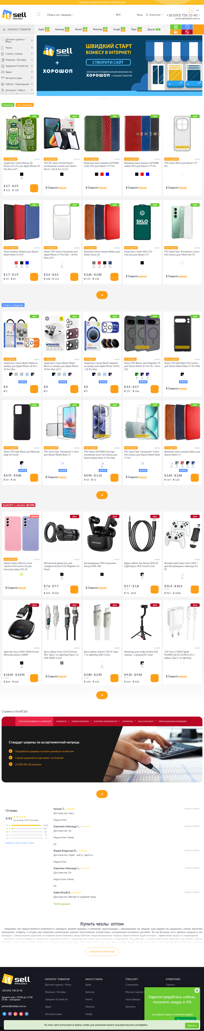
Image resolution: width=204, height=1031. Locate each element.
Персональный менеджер (172, 721)
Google (118, 29)
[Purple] (147, 374)
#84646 (157, 559)
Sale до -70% (187, 30)
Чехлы (9, 47)
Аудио (9, 72)
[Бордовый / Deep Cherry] (32, 374)
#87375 (157, 248)
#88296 (117, 359)
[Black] (21, 262)
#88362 (157, 448)
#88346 (197, 359)
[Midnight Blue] (110, 262)
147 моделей (171, 159)
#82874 (77, 559)
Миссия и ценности (136, 992)
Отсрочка (127, 721)
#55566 (37, 559)
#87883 (37, 159)
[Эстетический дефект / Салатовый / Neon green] (21, 574)
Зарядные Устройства (17, 66)
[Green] (136, 374)
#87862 (197, 159)
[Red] (16, 262)
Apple (43, 29)
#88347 (37, 448)
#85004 (197, 559)
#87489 (117, 159)
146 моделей (91, 159)
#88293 (37, 359)
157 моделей (131, 159)
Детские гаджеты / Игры (16, 40)
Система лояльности (105, 721)
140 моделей (11, 248)
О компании (132, 985)
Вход (139, 14)
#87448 (37, 248)
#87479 (77, 159)
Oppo (136, 29)
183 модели (90, 448)
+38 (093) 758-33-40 (182, 15)
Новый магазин (80, 721)
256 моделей (171, 359)
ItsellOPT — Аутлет (18, 504)
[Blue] (27, 262)
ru (191, 10)
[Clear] (182, 174)
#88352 (77, 448)
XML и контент (145, 721)
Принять (192, 1025)
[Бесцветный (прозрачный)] (182, 262)
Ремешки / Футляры (16, 59)
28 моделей (10, 559)
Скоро (187, 25)
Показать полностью (102, 951)
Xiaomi (81, 29)
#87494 (157, 159)
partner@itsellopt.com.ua (187, 18)
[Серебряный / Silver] (21, 374)
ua (197, 10)
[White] (182, 574)
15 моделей (10, 159)
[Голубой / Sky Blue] (27, 374)
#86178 (197, 648)
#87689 (197, 248)
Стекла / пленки (14, 53)
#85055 (77, 648)
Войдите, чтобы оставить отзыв (20, 843)
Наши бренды (133, 999)
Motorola (99, 29)
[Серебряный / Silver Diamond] (16, 374)
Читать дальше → (63, 903)
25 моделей (50, 248)
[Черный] (21, 174)
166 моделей (51, 448)
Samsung (62, 29)
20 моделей (50, 159)
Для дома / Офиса (15, 90)
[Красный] (102, 174)
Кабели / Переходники (17, 84)
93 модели (90, 248)
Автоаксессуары (14, 78)
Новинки (176, 25)
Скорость (61, 721)
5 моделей (10, 359)
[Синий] (107, 174)
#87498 (117, 248)
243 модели (171, 248)
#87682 (77, 248)
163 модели (131, 248)
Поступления (175, 30)
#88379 (197, 448)
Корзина (198, 32)
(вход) (62, 187)
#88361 (117, 448)
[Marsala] (171, 462)
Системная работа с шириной (35, 721)
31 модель (130, 359)
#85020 (37, 648)
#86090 (157, 648)
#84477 (117, 559)
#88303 (157, 359)
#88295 (77, 359)
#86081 (117, 648)
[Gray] (93, 262)
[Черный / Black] (10, 374)
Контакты (130, 1007)
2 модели (49, 359)
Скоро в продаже (13, 304)
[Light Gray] (61, 663)
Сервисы (170, 985)
